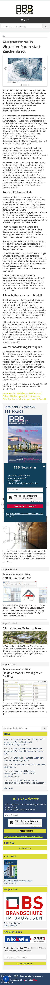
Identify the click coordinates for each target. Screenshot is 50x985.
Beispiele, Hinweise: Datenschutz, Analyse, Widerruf (24, 514)
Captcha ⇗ (36, 501)
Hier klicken (28, 498)
